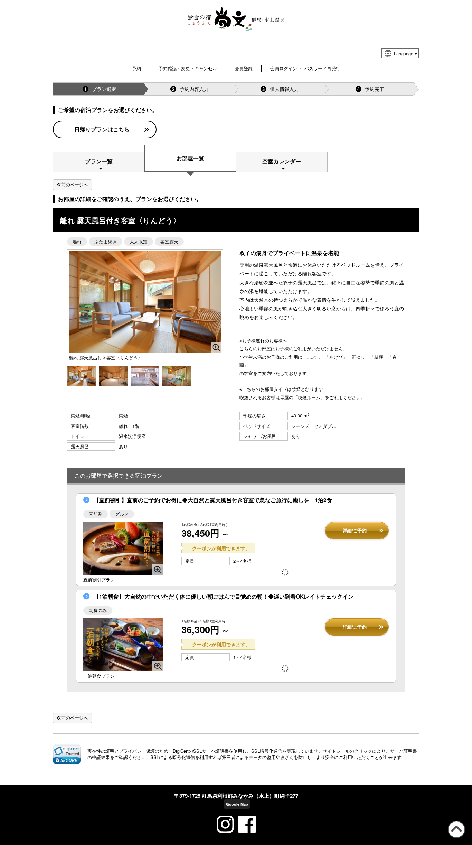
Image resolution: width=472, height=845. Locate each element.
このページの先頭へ (455, 837)
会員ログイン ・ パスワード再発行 (305, 68)
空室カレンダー (281, 161)
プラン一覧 (99, 161)
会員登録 (244, 68)
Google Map (237, 804)
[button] (67, 754)
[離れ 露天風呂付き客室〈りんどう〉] (81, 375)
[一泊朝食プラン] (123, 644)
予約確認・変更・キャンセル (188, 68)
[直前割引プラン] (123, 548)
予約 (136, 68)
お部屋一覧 (190, 158)
